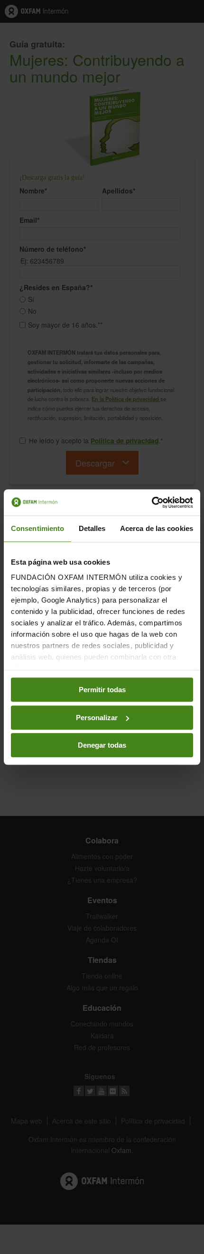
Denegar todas (102, 745)
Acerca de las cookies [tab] (156, 528)
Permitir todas (102, 690)
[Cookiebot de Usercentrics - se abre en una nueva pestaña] (151, 502)
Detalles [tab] (92, 528)
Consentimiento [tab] (37, 528)
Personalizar (97, 718)
